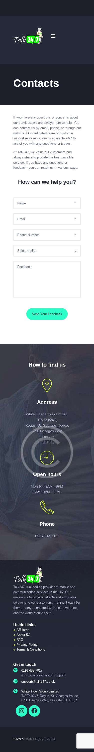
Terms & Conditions (31, 649)
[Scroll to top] (87, 742)
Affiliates (23, 630)
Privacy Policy (27, 645)
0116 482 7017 (47, 536)
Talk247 (18, 739)
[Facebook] (34, 711)
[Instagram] (21, 711)
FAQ (20, 640)
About (21, 635)
